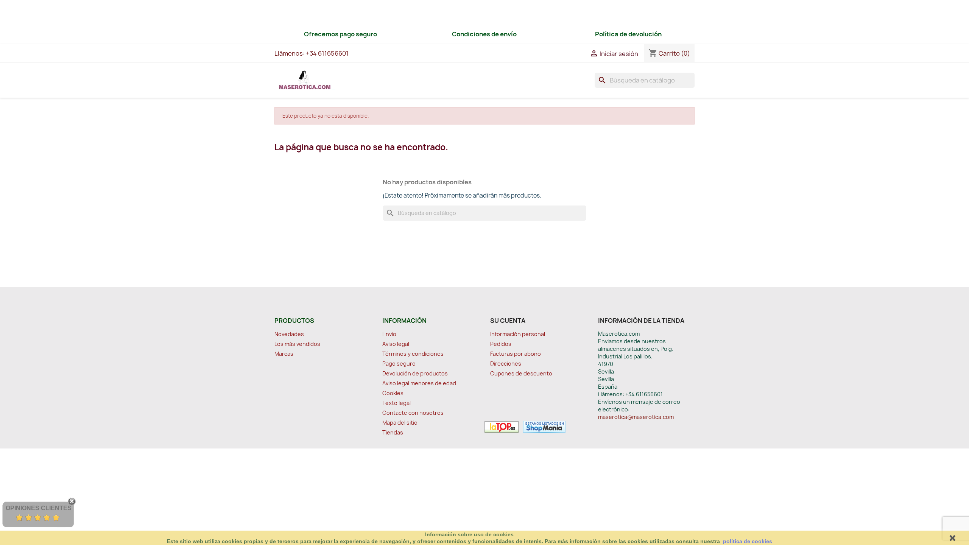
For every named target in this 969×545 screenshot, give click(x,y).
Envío (389, 334)
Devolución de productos (415, 373)
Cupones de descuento (521, 373)
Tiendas (392, 432)
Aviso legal (395, 343)
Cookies (392, 393)
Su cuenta (507, 320)
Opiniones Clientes (39, 508)
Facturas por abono (515, 353)
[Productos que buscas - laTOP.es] (501, 426)
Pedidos (500, 343)
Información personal (517, 334)
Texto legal (396, 402)
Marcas (283, 353)
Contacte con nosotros (413, 412)
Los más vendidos (297, 343)
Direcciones (505, 363)
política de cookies (747, 541)
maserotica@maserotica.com (636, 416)
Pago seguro (399, 363)
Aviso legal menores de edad (419, 383)
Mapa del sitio (400, 422)
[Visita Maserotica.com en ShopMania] (543, 426)
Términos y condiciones (413, 353)
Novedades (289, 334)
